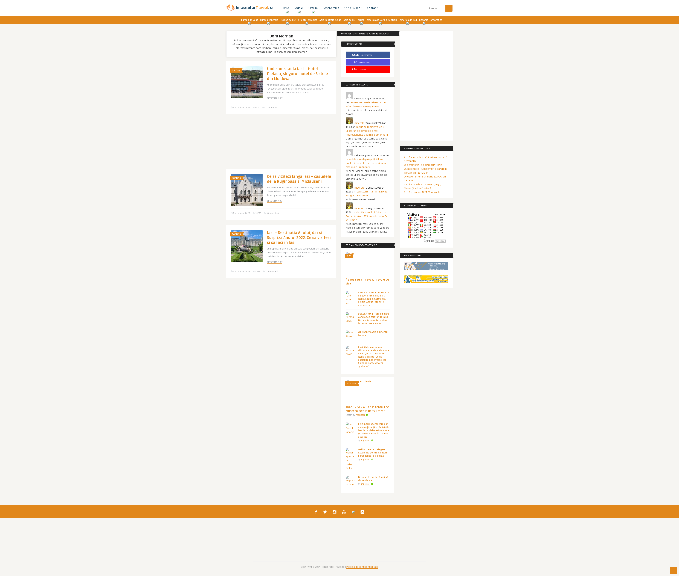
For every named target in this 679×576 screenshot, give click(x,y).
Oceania (423, 20)
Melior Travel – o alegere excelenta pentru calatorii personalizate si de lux (373, 452)
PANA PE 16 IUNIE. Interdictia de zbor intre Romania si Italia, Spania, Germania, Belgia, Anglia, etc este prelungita (374, 299)
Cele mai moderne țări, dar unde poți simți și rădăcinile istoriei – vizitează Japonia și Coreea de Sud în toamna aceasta (373, 430)
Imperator (359, 123)
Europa (236, 70)
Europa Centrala (269, 20)
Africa (361, 20)
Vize (349, 256)
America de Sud (408, 20)
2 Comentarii (271, 271)
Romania (236, 178)
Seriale (298, 8)
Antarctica (436, 20)
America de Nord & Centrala (382, 20)
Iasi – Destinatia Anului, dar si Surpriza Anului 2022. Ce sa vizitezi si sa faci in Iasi (299, 237)
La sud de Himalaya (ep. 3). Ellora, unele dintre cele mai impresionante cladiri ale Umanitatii (367, 131)
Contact (372, 8)
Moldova (351, 383)
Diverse (312, 8)
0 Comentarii (271, 107)
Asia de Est (350, 20)
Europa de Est (288, 20)
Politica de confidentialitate (362, 566)
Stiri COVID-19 (353, 8)
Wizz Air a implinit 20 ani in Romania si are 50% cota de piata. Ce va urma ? (367, 216)
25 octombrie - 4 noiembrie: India (423, 165)
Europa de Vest (249, 20)
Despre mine (330, 8)
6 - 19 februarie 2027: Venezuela (422, 192)
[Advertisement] (281, 144)
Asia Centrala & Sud (330, 20)
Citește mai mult (274, 98)
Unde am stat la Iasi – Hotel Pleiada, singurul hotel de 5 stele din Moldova (297, 74)
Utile (286, 8)
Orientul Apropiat (307, 20)
